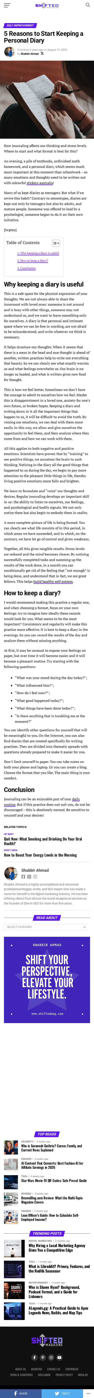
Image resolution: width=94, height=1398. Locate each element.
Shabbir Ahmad (30, 53)
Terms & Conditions (21, 1375)
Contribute (71, 1369)
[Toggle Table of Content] (54, 243)
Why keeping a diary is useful (39, 253)
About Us (20, 1369)
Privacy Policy (64, 1375)
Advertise (36, 1369)
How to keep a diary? (34, 260)
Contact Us (53, 1369)
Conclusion (28, 268)
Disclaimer (44, 1375)
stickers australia (40, 182)
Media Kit (83, 1375)
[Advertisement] (47, 1077)
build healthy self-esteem (53, 581)
